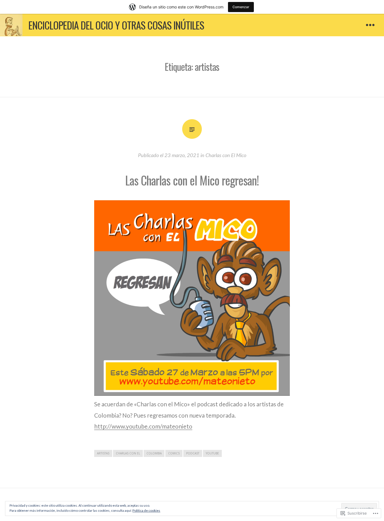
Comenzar (240, 7)
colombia (154, 453)
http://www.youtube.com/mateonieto (143, 426)
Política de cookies (146, 510)
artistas (103, 453)
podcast (192, 453)
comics (174, 453)
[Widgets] (370, 25)
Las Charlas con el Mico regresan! (192, 180)
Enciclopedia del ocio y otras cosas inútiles (116, 24)
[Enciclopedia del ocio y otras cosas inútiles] (11, 25)
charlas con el (128, 453)
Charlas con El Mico (225, 155)
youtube (212, 453)
